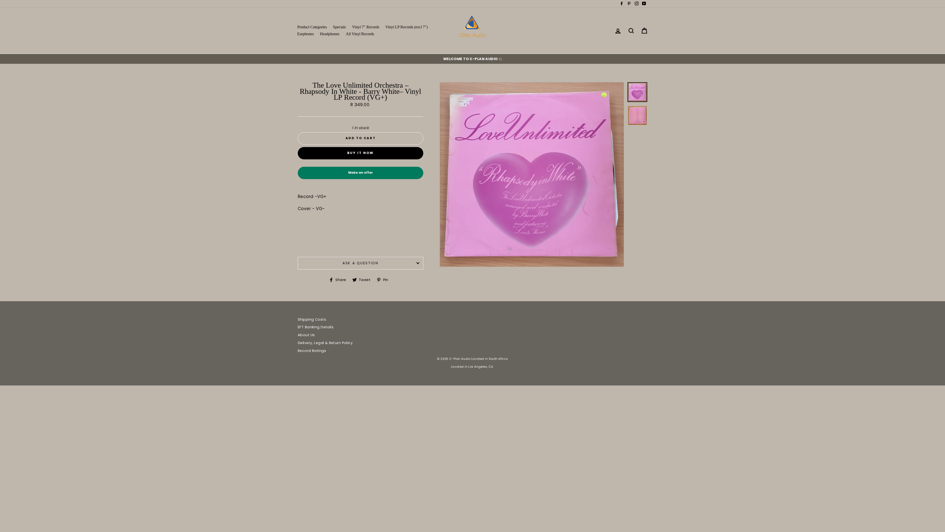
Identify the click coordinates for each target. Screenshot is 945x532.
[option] (472, 58)
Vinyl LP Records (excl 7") (406, 27)
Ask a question (360, 263)
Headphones (329, 34)
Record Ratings (312, 350)
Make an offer (360, 174)
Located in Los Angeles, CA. (472, 367)
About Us (306, 334)
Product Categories (312, 27)
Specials (339, 27)
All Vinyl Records (360, 34)
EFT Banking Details (315, 327)
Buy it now (360, 152)
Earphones (305, 34)
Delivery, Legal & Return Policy (325, 342)
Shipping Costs (312, 319)
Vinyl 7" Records (365, 27)
